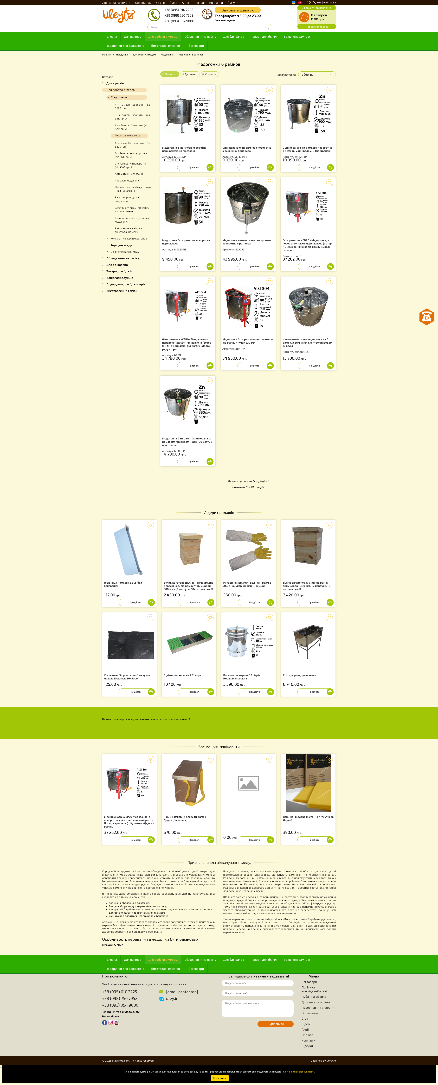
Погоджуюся (219, 1078)
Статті (160, 2)
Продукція (122, 54)
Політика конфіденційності (314, 989)
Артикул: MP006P (187, 444)
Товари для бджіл (264, 36)
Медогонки (167, 54)
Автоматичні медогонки (129, 173)
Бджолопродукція (297, 36)
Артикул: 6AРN (187, 347)
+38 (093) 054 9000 (179, 21)
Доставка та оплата (116, 2)
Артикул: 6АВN (307, 247)
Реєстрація (329, 2)
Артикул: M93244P (307, 152)
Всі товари (196, 45)
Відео (173, 2)
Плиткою (171, 74)
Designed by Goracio (323, 1060)
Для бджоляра (233, 36)
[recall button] (426, 317)
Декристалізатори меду (125, 251)
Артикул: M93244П (247, 152)
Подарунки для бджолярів (125, 45)
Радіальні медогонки (127, 180)
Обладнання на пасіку (200, 36)
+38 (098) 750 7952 (178, 15)
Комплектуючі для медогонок (129, 238)
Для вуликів (132, 36)
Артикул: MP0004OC (307, 345)
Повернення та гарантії (319, 1007)
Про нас (199, 2)
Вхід (319, 2)
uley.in (172, 998)
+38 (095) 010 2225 (178, 10)
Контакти (216, 2)
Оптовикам (143, 2)
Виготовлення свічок (166, 45)
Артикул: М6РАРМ (248, 344)
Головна (111, 36)
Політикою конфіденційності (298, 1071)
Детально (191, 74)
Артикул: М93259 (246, 244)
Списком (210, 74)
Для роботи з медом (163, 36)
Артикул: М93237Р (184, 152)
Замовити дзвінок (238, 10)
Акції (185, 2)
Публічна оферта (314, 996)
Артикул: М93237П (186, 244)
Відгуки (233, 2)
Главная (106, 54)
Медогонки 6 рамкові (128, 135)
